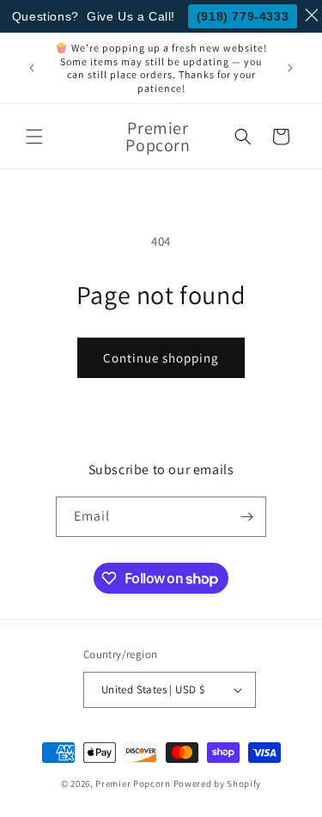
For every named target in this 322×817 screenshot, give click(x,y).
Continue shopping (161, 358)
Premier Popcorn (133, 783)
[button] (34, 136)
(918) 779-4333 (243, 16)
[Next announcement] (290, 68)
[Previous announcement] (32, 68)
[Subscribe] (246, 517)
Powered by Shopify (217, 783)
